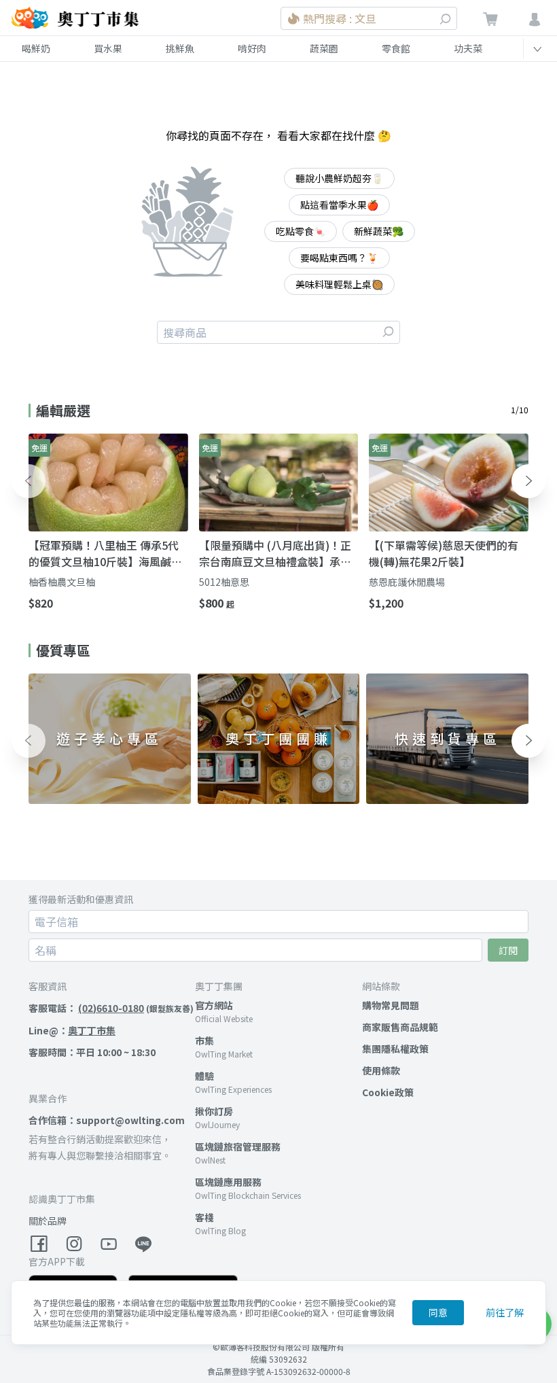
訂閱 (508, 950)
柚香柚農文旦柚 (62, 582)
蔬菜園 (324, 48)
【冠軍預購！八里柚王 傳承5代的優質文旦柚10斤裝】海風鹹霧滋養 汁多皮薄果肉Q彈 (105, 553)
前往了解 (505, 1312)
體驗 (204, 1076)
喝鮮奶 (36, 48)
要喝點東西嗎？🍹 (339, 257)
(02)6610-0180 (111, 1008)
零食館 (396, 48)
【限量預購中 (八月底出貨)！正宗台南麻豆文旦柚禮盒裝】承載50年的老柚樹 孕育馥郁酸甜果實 (277, 553)
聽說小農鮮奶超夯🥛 (339, 178)
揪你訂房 (214, 1111)
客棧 (204, 1217)
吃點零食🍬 (300, 231)
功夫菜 (468, 48)
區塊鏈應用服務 (228, 1182)
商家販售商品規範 (400, 1027)
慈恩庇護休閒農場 (407, 582)
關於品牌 (48, 1220)
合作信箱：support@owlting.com (107, 1120)
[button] (29, 481)
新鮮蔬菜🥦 (378, 231)
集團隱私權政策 (395, 1048)
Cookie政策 (388, 1092)
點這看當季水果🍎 (339, 204)
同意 (438, 1312)
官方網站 (214, 1005)
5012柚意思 (224, 582)
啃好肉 (252, 48)
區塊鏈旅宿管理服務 (238, 1146)
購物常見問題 (390, 1005)
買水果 (108, 48)
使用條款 (381, 1070)
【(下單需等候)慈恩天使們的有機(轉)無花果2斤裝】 (443, 553)
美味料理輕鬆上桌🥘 (339, 284)
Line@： (72, 1030)
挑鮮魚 (180, 48)
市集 (204, 1040)
